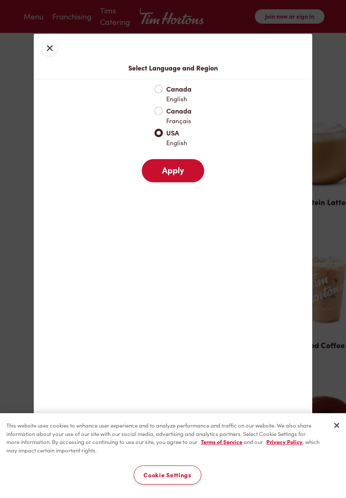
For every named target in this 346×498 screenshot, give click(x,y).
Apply (173, 170)
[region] (173, 455)
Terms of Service (221, 442)
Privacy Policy (284, 442)
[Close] (336, 425)
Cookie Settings (167, 475)
